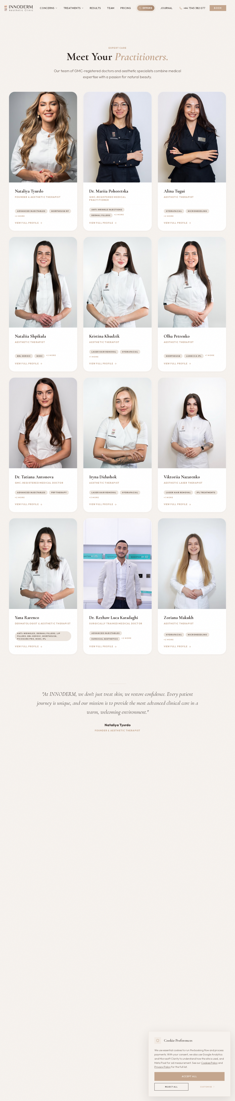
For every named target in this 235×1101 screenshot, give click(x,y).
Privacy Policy (162, 1067)
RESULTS (95, 8)
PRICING (125, 8)
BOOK (218, 8)
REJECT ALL (171, 1087)
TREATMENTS (72, 8)
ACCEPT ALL (189, 1076)
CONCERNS (47, 8)
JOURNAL (166, 8)
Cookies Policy (209, 1063)
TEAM (110, 8)
